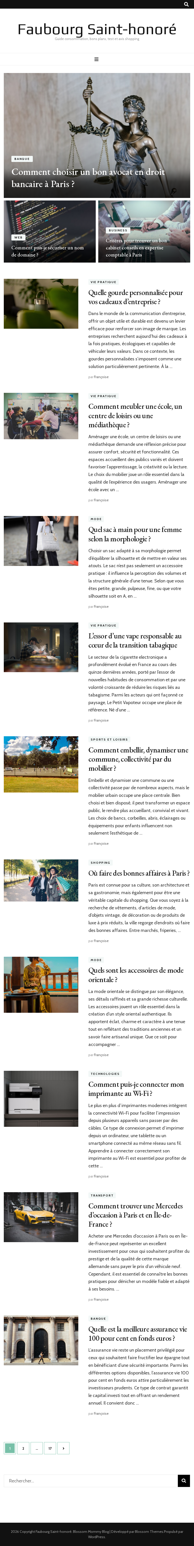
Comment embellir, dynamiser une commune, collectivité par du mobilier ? (138, 759)
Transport (102, 1195)
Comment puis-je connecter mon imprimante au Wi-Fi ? (136, 1088)
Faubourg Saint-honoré (97, 29)
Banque (22, 159)
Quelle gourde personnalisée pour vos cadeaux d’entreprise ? (135, 296)
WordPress (96, 1537)
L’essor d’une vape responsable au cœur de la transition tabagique (135, 640)
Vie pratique (103, 282)
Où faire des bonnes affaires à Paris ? (139, 873)
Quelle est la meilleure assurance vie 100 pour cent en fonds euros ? (137, 1333)
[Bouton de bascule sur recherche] (186, 4)
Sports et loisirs (109, 739)
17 (52, 1448)
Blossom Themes (149, 1531)
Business (118, 230)
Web (18, 238)
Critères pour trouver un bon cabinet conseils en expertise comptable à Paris (136, 247)
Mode (96, 519)
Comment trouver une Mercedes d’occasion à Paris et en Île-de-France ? (135, 1215)
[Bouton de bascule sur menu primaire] (97, 59)
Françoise (101, 377)
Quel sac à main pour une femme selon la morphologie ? (135, 533)
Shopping (100, 862)
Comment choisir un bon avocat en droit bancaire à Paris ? (88, 177)
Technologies (105, 1074)
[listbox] (97, 168)
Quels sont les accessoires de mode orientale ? (136, 974)
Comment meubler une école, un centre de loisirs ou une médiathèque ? (135, 415)
